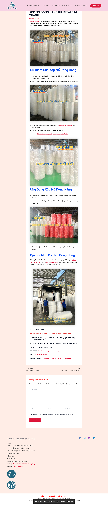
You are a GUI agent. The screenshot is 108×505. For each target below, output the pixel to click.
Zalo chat (62, 501)
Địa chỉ (71, 501)
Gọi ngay (40, 501)
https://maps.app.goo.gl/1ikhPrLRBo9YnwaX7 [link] (58, 358)
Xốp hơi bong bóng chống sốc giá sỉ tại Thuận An (52, 134)
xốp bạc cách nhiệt (52, 262)
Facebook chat (51, 501)
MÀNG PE (77, 6)
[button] (48, 6)
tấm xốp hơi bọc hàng (66, 125)
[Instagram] (89, 438)
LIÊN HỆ (85, 6)
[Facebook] (80, 438)
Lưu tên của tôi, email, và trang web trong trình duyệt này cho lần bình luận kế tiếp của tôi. (52, 414)
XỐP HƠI (45, 6)
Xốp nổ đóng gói (35, 21)
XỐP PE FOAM (56, 6)
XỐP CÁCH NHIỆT (67, 6)
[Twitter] (84, 438)
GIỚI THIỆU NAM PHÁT (33, 6)
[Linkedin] (94, 438)
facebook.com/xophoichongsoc (49, 351)
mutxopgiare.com (41, 354)
